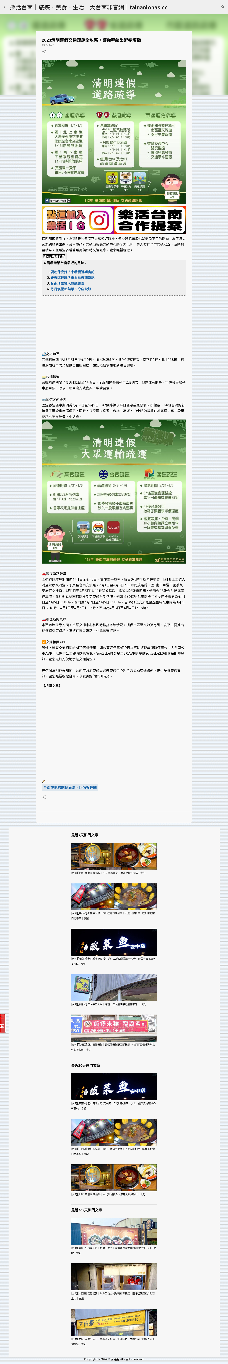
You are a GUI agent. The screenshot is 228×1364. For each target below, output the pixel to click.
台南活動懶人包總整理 (67, 283)
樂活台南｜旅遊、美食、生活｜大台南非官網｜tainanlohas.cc (88, 7)
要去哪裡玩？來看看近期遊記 (73, 278)
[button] (44, 52)
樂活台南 (113, 1359)
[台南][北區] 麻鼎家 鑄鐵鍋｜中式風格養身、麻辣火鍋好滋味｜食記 (108, 872)
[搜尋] (223, 7)
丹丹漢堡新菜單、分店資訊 (71, 289)
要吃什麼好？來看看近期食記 (73, 272)
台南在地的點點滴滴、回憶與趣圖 (70, 788)
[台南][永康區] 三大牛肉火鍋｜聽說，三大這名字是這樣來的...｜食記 (108, 1004)
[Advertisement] (114, 321)
